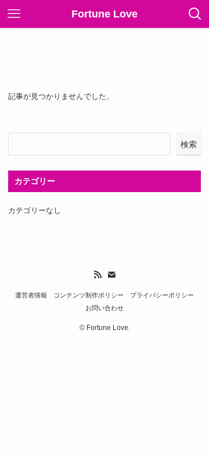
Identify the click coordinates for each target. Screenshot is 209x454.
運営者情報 (31, 295)
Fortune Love (104, 14)
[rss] (97, 274)
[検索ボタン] (195, 14)
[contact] (111, 274)
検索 (189, 144)
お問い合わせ (104, 307)
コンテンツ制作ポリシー (88, 295)
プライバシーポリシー (162, 295)
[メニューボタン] (14, 14)
